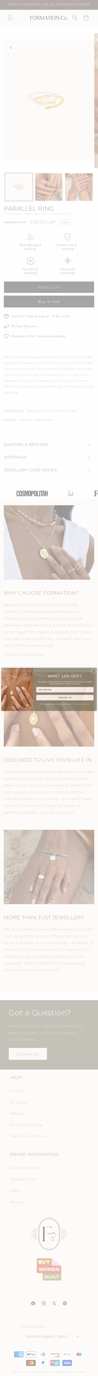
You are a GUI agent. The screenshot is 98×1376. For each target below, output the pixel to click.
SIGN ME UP (65, 696)
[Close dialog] (93, 669)
